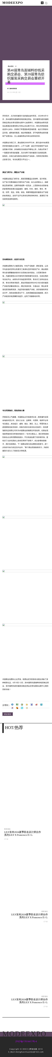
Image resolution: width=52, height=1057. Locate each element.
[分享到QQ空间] (22, 704)
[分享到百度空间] (32, 704)
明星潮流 (7, 829)
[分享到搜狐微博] (17, 708)
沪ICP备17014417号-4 (26, 1041)
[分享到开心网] (27, 704)
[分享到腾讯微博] (41, 704)
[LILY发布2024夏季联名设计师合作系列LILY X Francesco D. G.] (26, 785)
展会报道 (11, 66)
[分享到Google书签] (27, 708)
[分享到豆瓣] (17, 704)
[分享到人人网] (12, 704)
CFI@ (6, 839)
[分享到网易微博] (12, 708)
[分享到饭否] (22, 708)
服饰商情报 (13, 88)
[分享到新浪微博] (36, 704)
